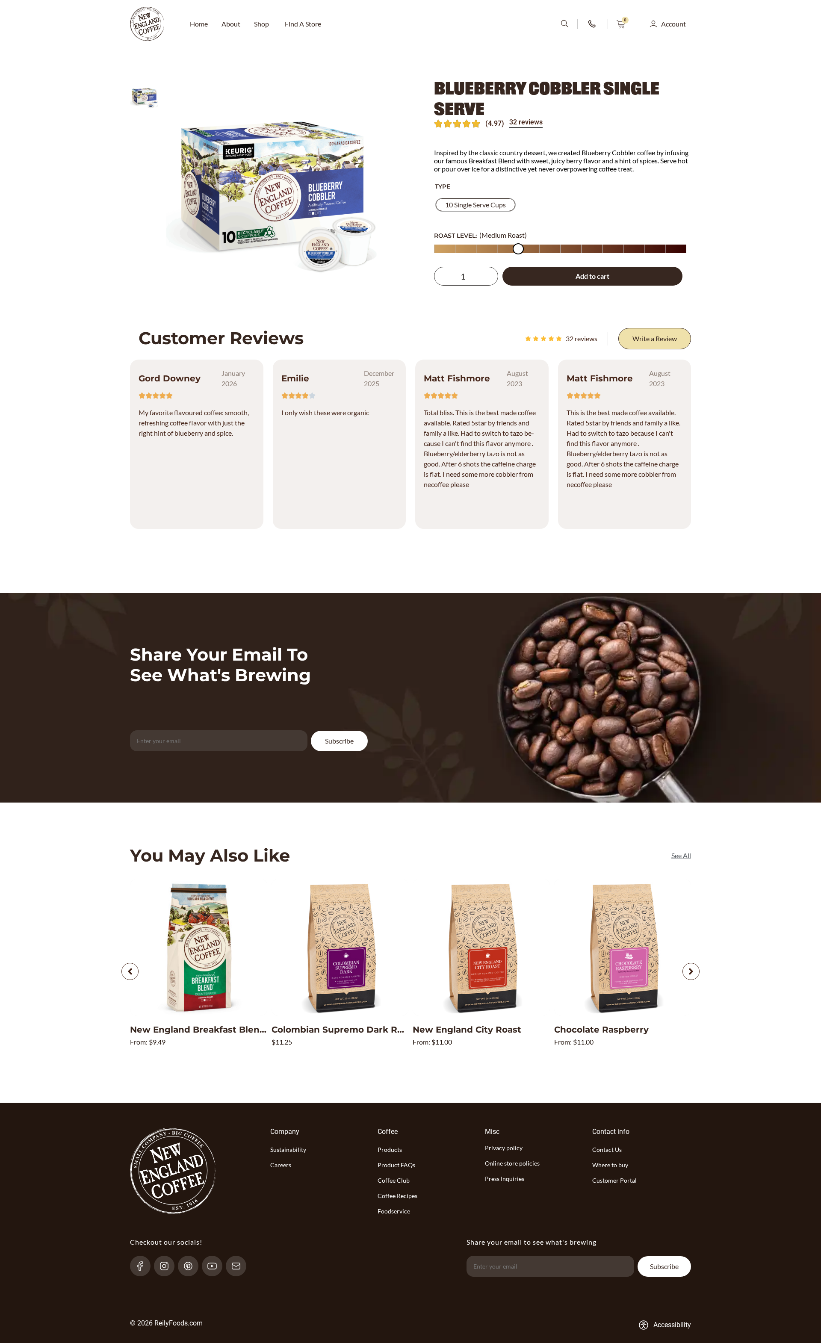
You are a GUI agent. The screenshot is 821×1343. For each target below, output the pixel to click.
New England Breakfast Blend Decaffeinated (231, 1029)
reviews (581, 338)
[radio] (475, 204)
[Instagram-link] (168, 1266)
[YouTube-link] (216, 1266)
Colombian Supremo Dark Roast (344, 1029)
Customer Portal (614, 1180)
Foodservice (394, 1211)
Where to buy (610, 1165)
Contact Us (607, 1149)
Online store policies (512, 1163)
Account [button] (673, 24)
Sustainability (288, 1149)
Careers (280, 1165)
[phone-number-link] (592, 24)
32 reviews (526, 122)
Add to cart (592, 276)
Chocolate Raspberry (601, 1029)
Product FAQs (396, 1165)
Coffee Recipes (397, 1195)
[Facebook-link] (144, 1266)
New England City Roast (467, 1029)
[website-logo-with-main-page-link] (147, 24)
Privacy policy (504, 1147)
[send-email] (240, 1266)
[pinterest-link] (192, 1266)
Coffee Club (394, 1180)
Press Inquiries (504, 1178)
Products (390, 1149)
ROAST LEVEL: (455, 235)
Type (442, 186)
